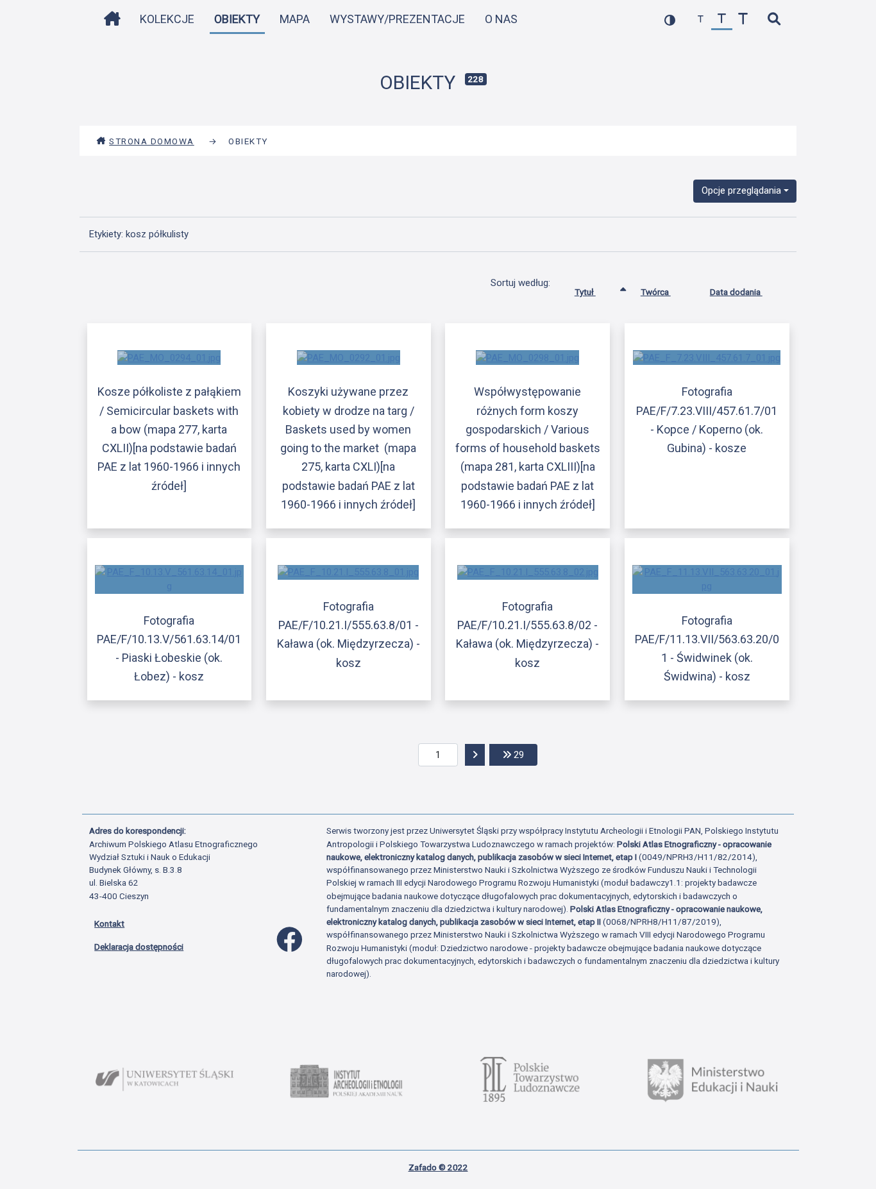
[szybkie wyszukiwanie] (773, 19)
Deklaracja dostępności (138, 946)
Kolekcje (167, 19)
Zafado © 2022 (438, 1167)
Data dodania (736, 292)
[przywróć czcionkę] (721, 19)
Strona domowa (151, 141)
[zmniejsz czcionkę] (700, 19)
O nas (501, 19)
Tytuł (585, 292)
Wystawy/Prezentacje (397, 19)
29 (524, 754)
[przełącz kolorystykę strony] (669, 19)
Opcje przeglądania (741, 190)
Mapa (295, 19)
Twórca (656, 292)
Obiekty (237, 19)
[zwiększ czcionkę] (743, 19)
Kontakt (109, 923)
